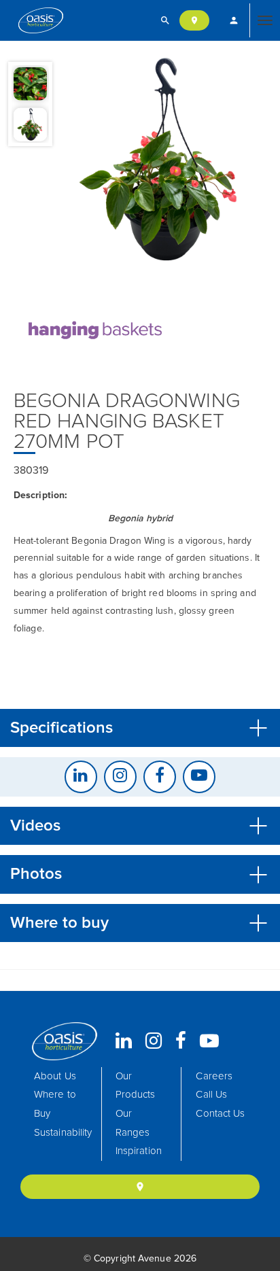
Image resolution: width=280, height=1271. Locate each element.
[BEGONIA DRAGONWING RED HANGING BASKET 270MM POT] (162, 160)
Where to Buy (55, 1104)
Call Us (211, 1095)
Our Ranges (133, 1123)
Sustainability (63, 1133)
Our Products (136, 1085)
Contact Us (220, 1114)
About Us (55, 1076)
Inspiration (139, 1151)
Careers (214, 1076)
